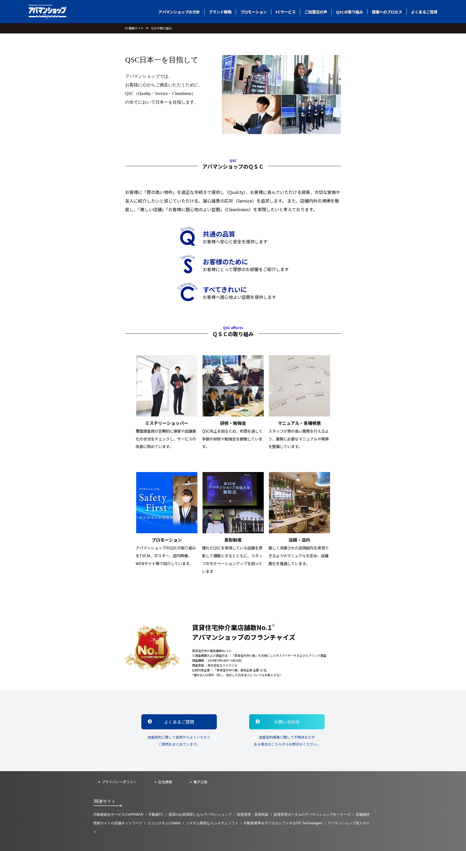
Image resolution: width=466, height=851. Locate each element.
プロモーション (253, 12)
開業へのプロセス (387, 12)
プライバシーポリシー (119, 782)
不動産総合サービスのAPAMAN (118, 814)
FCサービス (286, 12)
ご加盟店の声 (315, 12)
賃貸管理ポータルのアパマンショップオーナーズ (312, 814)
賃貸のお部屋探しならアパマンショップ (200, 814)
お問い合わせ (287, 722)
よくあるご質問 (424, 12)
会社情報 (165, 782)
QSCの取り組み (349, 12)
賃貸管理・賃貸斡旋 (252, 814)
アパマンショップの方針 (179, 12)
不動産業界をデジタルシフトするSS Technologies (283, 823)
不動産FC (155, 814)
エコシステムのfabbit (164, 823)
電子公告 (200, 782)
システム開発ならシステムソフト (212, 823)
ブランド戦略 (220, 12)
